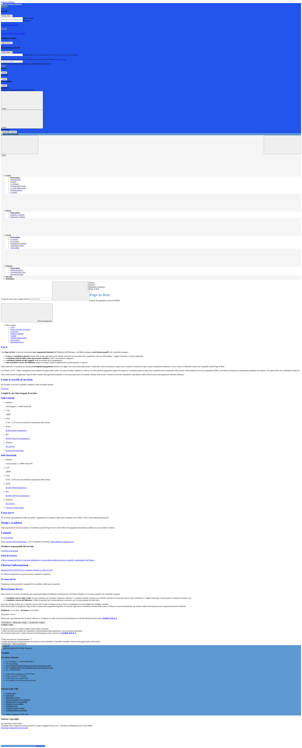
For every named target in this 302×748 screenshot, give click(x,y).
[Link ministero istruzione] (11, 4)
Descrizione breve (17, 342)
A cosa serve (15, 340)
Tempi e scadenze (17, 334)
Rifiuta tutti (20, 622)
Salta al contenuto (7, 2)
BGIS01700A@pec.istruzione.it (18, 439)
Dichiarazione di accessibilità (16, 702)
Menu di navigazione (44, 321)
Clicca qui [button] (4, 389)
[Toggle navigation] (19, 144)
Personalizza (6, 622)
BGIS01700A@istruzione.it (16, 430)
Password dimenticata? (9, 25)
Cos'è (12, 327)
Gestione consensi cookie (15, 708)
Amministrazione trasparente (16, 710)
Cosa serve (14, 332)
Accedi (4, 6)
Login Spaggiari (61, 59)
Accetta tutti (36, 622)
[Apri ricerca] (282, 144)
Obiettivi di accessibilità (14, 704)
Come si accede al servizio (20, 329)
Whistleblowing (11, 706)
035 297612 (10, 447)
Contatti (13, 336)
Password (26, 21)
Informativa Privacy (13, 698)
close (4, 155)
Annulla (4, 132)
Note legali (10, 696)
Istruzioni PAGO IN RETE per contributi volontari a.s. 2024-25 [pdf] (27, 570)
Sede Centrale (7, 398)
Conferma (12, 132)
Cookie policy (11, 693)
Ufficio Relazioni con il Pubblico (18, 700)
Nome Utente (28, 18)
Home (92, 283)
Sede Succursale (8, 455)
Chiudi (4, 73)
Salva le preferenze (19, 644)
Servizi (92, 285)
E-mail (25, 55)
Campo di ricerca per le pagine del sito (15, 299)
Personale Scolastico (97, 287)
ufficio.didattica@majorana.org (62, 542)
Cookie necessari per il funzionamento (15, 639)
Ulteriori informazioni (18, 338)
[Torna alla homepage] (151, 134)
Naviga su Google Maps (15, 451)
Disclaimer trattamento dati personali (14, 728)
